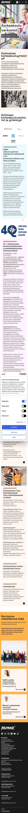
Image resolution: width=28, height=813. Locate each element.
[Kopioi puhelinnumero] (11, 714)
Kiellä (14, 437)
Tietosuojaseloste (5, 751)
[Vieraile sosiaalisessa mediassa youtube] (15, 734)
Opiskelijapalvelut (5, 744)
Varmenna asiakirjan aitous (7, 745)
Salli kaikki (14, 427)
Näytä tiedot (20, 422)
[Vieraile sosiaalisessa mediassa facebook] (2, 734)
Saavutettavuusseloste (6, 749)
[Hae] (22, 2)
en (19, 2)
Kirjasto (3, 742)
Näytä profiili (19, 689)
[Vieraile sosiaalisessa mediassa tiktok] (18, 734)
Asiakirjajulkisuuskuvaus (7, 747)
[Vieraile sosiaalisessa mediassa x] (5, 734)
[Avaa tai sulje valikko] (26, 2)
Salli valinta (14, 432)
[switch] (24, 406)
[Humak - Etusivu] (6, 2)
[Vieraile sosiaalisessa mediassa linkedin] (11, 734)
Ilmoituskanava (5, 752)
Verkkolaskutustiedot (6, 769)
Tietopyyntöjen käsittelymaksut (8, 748)
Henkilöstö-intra (5, 754)
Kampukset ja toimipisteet (7, 741)
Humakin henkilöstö (6, 739)
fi (17, 2)
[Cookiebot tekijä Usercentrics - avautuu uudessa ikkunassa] (19, 374)
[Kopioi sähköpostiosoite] (15, 686)
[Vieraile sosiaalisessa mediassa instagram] (8, 734)
